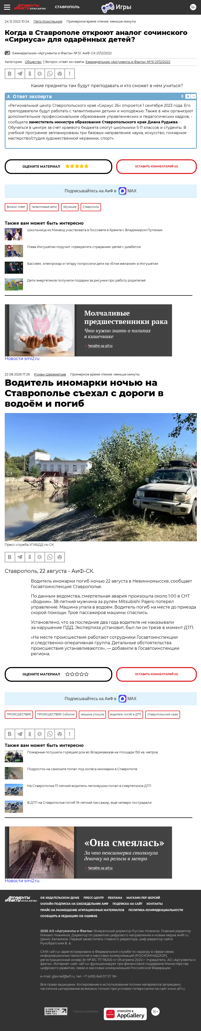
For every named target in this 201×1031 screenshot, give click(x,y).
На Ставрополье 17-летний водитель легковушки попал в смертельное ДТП (89, 786)
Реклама (115, 898)
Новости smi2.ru (22, 358)
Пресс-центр (93, 898)
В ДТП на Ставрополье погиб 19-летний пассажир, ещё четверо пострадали (89, 803)
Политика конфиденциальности (156, 910)
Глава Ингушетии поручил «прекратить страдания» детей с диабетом (84, 247)
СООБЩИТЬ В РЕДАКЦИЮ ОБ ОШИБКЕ (68, 916)
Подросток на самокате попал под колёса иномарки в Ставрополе (82, 769)
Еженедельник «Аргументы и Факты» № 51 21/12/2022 (128, 62)
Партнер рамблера (85, 1011)
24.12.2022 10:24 (17, 21)
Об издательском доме (59, 898)
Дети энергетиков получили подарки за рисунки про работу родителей (86, 280)
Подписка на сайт (127, 904)
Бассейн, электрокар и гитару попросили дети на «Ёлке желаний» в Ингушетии (92, 264)
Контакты (155, 904)
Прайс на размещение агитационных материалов (82, 910)
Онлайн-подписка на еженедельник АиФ (74, 904)
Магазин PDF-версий (143, 898)
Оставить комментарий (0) (156, 166)
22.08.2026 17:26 (17, 374)
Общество (33, 62)
